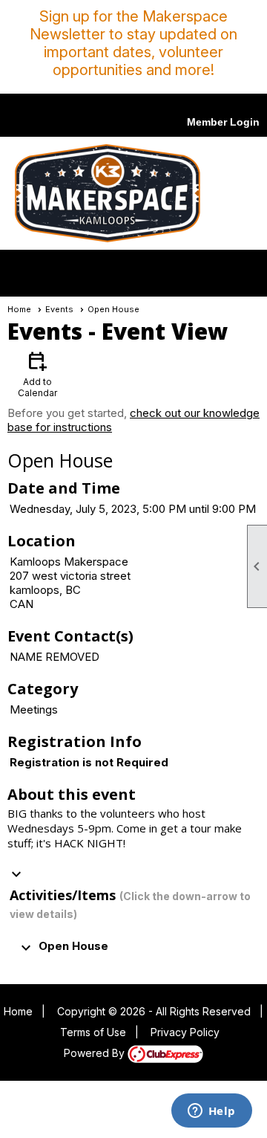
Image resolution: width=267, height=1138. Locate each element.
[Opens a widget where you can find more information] (211, 1112)
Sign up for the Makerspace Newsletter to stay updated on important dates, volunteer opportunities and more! (133, 43)
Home (19, 309)
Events (59, 309)
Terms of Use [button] (93, 1032)
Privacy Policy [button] (185, 1032)
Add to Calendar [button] (37, 373)
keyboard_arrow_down (16, 874)
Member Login (223, 122)
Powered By (96, 1053)
